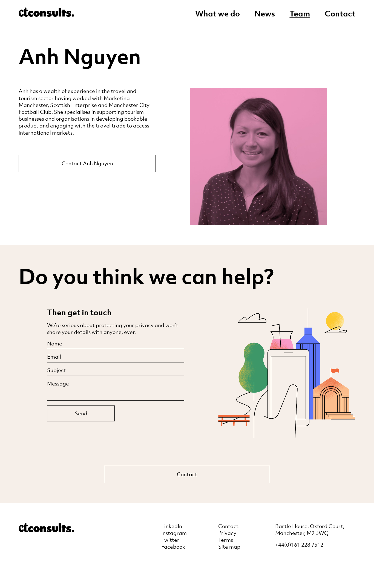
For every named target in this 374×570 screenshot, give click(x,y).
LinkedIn (171, 526)
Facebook (173, 546)
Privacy (227, 533)
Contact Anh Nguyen (87, 163)
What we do (217, 13)
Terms (225, 540)
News (264, 13)
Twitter (170, 540)
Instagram (174, 533)
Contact (340, 13)
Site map (229, 546)
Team (299, 13)
